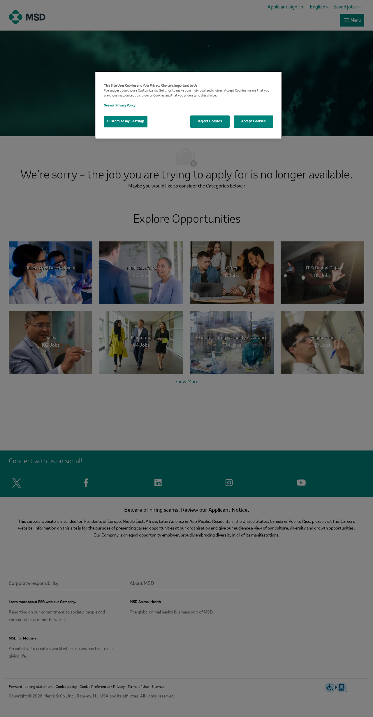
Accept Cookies (253, 121)
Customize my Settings (126, 121)
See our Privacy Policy (120, 105)
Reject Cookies (210, 121)
